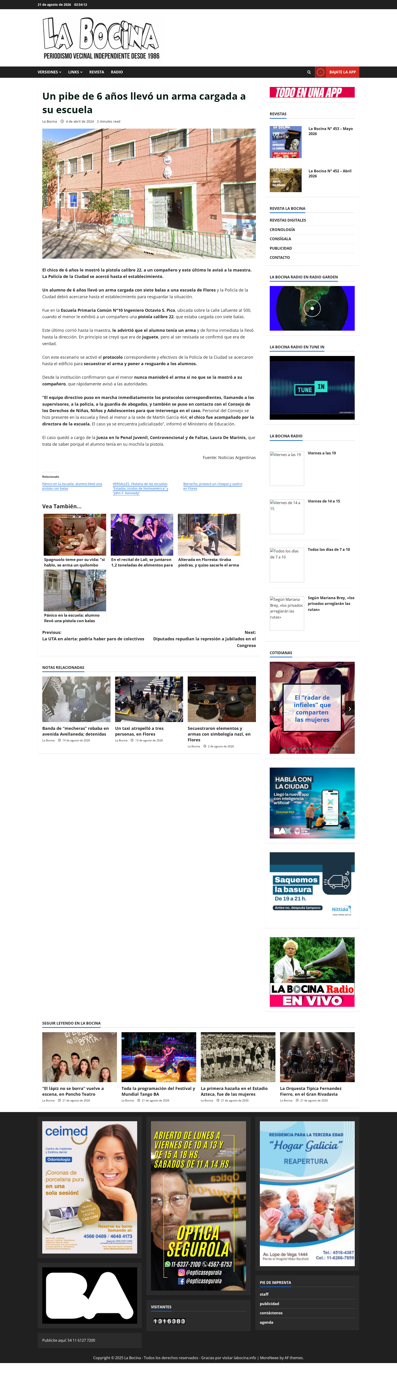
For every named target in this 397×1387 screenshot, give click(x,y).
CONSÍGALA (280, 238)
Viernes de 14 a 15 (324, 501)
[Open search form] (309, 72)
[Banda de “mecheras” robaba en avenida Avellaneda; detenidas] (76, 699)
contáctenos (271, 1312)
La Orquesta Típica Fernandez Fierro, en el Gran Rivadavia (311, 1091)
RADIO (117, 72)
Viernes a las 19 (322, 453)
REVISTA (96, 72)
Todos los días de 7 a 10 (329, 549)
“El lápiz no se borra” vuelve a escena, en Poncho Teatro (73, 1091)
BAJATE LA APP (342, 72)
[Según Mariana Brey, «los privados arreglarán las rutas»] (287, 612)
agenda (266, 1322)
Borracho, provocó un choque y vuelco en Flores (212, 486)
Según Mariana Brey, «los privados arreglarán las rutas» (331, 603)
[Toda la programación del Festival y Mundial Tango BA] (159, 1057)
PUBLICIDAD (281, 248)
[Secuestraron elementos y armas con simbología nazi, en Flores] (222, 699)
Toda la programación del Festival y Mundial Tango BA (158, 1091)
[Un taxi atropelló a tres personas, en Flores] (149, 699)
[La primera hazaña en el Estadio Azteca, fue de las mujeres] (238, 1057)
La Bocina (49, 121)
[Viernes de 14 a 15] (287, 516)
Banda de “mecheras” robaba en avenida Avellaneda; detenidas (75, 731)
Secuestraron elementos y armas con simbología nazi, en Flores (219, 734)
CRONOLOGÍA (282, 229)
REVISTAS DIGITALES (288, 220)
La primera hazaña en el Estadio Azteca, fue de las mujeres (234, 1091)
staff (264, 1294)
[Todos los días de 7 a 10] (287, 564)
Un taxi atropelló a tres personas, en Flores (139, 731)
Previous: (93, 636)
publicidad (269, 1303)
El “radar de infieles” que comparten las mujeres (312, 708)
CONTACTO (280, 257)
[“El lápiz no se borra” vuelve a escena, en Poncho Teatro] (79, 1057)
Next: (204, 639)
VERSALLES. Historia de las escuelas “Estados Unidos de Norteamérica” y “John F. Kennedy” (140, 488)
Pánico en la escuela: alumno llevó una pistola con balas (72, 486)
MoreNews (269, 1357)
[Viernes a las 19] (287, 468)
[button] (285, 748)
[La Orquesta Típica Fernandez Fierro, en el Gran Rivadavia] (317, 1057)
